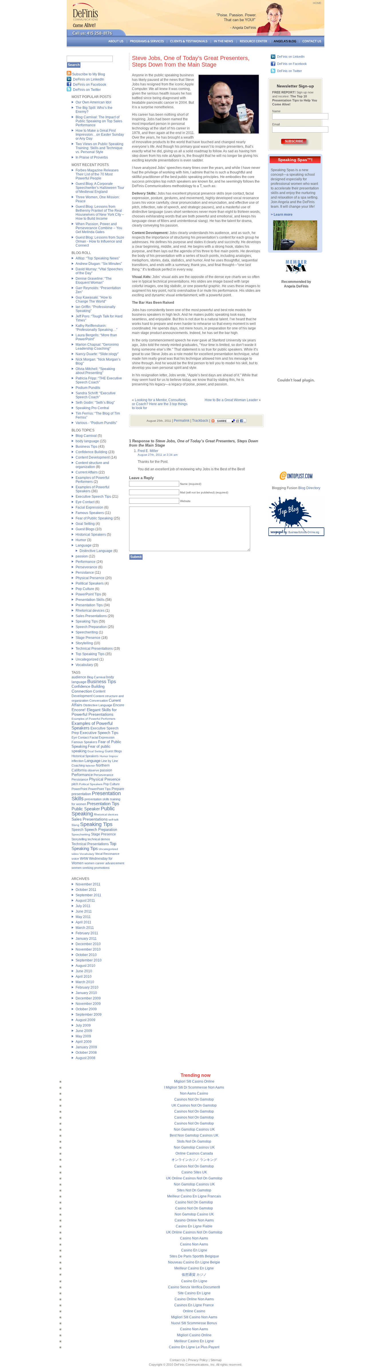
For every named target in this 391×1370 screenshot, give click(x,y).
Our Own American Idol (93, 102)
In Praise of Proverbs (92, 157)
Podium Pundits (88, 388)
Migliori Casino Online (194, 1335)
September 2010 (89, 960)
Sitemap (216, 1360)
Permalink (181, 421)
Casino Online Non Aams (194, 1220)
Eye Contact (85, 502)
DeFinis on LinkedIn (88, 79)
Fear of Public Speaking (94, 518)
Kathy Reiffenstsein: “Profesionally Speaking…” (96, 328)
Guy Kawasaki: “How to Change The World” (94, 299)
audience (79, 677)
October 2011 (86, 890)
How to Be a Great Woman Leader (231, 400)
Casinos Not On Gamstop (194, 1099)
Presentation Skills (90, 600)
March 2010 (85, 982)
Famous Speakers (90, 513)
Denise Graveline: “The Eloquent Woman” (94, 281)
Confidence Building (91, 452)
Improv (113, 756)
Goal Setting (85, 524)
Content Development (93, 457)
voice (75, 858)
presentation (81, 794)
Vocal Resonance (107, 853)
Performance (86, 562)
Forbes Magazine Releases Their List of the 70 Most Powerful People (97, 174)
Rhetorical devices (90, 611)
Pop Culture (85, 589)
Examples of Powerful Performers (92, 480)
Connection (82, 691)
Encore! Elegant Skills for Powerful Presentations (94, 712)
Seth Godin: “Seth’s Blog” (95, 403)
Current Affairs (87, 472)
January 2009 (86, 1047)
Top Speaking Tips (90, 654)
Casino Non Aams (194, 1238)
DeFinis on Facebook (89, 85)
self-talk (113, 819)
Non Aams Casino (194, 1093)
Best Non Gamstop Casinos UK (194, 1135)
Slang (75, 825)
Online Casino (194, 1311)
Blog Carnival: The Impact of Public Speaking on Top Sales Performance (99, 121)
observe (93, 770)
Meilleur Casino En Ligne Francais (194, 1196)
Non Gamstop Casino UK (194, 1214)
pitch (75, 784)
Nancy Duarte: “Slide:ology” (97, 354)
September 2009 (89, 1015)
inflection (78, 761)
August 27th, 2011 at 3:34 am (157, 454)
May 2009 (83, 1036)
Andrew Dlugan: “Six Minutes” (99, 264)
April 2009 (84, 1042)
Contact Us (177, 1360)
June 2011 (84, 911)
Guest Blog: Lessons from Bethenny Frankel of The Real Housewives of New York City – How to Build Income (100, 213)
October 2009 (86, 1009)
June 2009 (84, 1031)
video (75, 853)
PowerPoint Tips (88, 594)
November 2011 (88, 884)
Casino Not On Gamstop (194, 1202)
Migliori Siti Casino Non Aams (194, 1317)
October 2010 (86, 955)
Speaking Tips (87, 621)
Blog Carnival (86, 436)
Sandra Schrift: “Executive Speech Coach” (96, 395)
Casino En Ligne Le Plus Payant (194, 1347)
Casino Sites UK (194, 1172)
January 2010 (86, 993)
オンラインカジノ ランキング (194, 1160)
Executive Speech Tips (93, 497)
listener (90, 765)
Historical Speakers (91, 535)
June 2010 (84, 971)
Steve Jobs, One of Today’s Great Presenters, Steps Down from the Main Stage (191, 61)
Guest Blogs (85, 529)
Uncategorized (87, 659)
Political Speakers (90, 583)
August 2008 (85, 1058)
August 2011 (85, 901)
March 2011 (85, 928)
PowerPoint (79, 789)
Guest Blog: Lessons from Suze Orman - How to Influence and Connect (100, 241)
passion (82, 556)
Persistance (85, 573)
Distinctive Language (96, 551)
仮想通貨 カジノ (194, 1275)
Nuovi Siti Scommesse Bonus (194, 1323)
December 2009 (88, 998)
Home (317, 3)
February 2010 (87, 987)
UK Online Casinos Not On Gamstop (194, 1178)
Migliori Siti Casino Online (194, 1081)
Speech (78, 829)
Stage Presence (88, 638)
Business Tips (86, 447)
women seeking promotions (91, 867)
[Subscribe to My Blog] (69, 74)
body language (87, 441)
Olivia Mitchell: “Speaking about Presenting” (95, 371)
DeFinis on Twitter (87, 90)
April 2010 (84, 977)
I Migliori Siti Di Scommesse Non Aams (194, 1087)
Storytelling (84, 643)
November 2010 (88, 949)
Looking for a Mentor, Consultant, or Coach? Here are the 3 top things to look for (159, 404)
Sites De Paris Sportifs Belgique (194, 1256)
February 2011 (87, 933)
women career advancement (104, 863)
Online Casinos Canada (194, 1153)
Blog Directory (309, 488)
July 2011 (83, 906)
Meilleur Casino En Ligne (194, 1268)
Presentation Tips (89, 605)
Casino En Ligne (194, 1250)
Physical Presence (90, 578)
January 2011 (86, 939)
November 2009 (88, 1004)
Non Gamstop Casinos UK (194, 1129)
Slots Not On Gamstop (194, 1141)
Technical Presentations (94, 649)
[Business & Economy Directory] (296, 479)
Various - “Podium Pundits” (96, 423)
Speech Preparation (91, 627)
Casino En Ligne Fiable (194, 1226)
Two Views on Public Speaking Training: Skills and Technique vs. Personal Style (99, 148)
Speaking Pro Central (92, 408)
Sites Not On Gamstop (194, 1190)
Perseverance (86, 567)
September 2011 (88, 895)
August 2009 (85, 1020)
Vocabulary (84, 665)
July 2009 (83, 1025)
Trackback (200, 421)
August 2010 (85, 966)
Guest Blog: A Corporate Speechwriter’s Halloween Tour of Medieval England (100, 188)
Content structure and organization (92, 465)
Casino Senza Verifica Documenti (194, 1287)
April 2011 (83, 922)
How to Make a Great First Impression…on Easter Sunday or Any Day (100, 135)
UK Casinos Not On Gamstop (194, 1105)
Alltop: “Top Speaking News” (98, 258)
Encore (118, 705)
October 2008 (86, 1053)
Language (84, 545)
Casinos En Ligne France (194, 1305)
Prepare (118, 789)
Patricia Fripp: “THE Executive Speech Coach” (99, 380)
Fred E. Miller (148, 451)
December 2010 (88, 944)
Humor (81, 540)
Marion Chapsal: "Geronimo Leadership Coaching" (97, 347)
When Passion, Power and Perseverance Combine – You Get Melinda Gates (99, 228)
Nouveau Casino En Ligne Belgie (194, 1262)
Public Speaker (86, 809)
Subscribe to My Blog (88, 74)
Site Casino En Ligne (194, 1293)
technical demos (99, 839)
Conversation (98, 700)
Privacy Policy (198, 1360)
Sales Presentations (91, 616)
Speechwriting (87, 632)
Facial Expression (89, 507)
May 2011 (83, 917)
